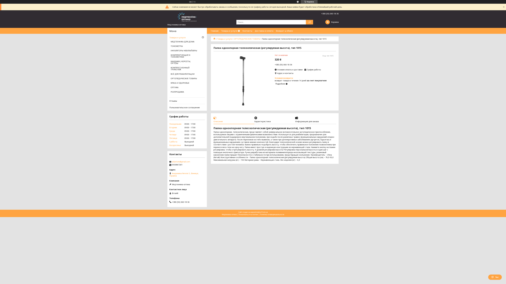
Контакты (247, 30)
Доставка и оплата (264, 30)
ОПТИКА (174, 88)
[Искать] (309, 22)
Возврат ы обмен (284, 30)
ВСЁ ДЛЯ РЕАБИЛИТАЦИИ (182, 74)
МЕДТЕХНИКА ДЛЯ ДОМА (182, 42)
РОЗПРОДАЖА (177, 92)
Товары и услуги (229, 30)
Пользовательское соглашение (184, 107)
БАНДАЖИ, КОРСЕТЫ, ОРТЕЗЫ (181, 62)
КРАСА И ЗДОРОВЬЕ (180, 83)
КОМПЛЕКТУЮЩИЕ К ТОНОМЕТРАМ (180, 56)
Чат (497, 277)
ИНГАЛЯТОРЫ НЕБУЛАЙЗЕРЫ (184, 51)
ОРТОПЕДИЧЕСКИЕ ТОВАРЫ (247, 39)
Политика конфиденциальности (272, 214)
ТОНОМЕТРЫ (177, 46)
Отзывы (173, 101)
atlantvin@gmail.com (181, 162)
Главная (214, 30)
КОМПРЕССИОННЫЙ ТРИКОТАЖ (180, 69)
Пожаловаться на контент (248, 214)
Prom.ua (264, 212)
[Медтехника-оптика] (187, 16)
